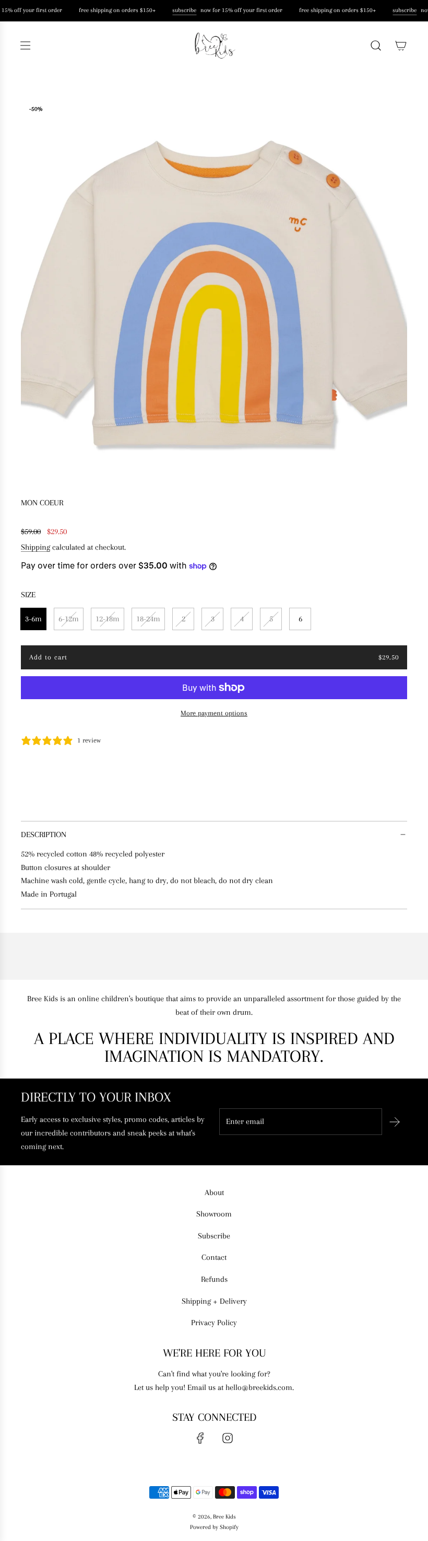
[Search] (375, 45)
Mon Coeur (42, 502)
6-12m (68, 618)
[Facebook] (200, 1438)
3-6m (33, 618)
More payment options (214, 713)
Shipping (35, 547)
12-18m (108, 618)
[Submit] (394, 1121)
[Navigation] (25, 45)
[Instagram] (227, 1438)
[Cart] (400, 45)
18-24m (148, 618)
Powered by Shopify (214, 1527)
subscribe (183, 10)
